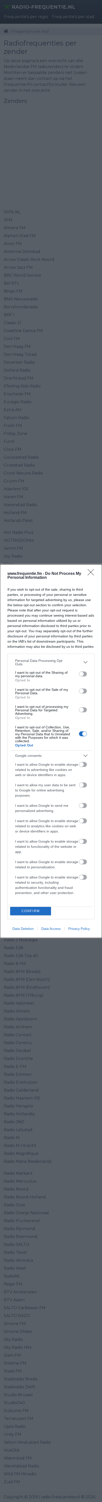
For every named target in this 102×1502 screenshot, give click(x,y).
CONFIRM (31, 911)
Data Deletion (23, 929)
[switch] (83, 674)
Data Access (51, 929)
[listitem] (51, 662)
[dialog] (51, 751)
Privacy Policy (79, 929)
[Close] (92, 574)
